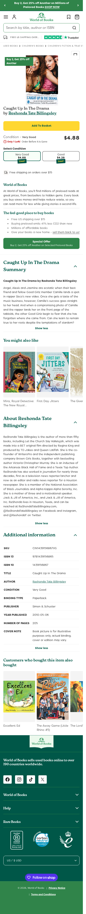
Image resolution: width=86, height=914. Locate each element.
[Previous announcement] (4, 5)
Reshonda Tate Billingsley (33, 114)
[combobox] (41, 27)
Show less (41, 328)
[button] (5, 16)
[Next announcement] (78, 5)
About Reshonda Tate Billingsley (27, 423)
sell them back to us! (66, 232)
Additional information (29, 535)
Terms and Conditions (43, 894)
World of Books (36, 888)
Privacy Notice (57, 888)
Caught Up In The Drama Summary (31, 267)
